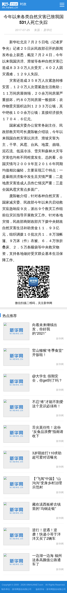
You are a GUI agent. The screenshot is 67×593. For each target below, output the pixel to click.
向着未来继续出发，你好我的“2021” (44, 329)
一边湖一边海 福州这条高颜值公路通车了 (47, 559)
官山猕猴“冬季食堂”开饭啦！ (47, 352)
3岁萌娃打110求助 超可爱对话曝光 (46, 455)
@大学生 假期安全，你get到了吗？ (47, 378)
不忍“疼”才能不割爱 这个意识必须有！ (47, 403)
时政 (23, 3)
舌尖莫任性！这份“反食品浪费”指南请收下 (47, 431)
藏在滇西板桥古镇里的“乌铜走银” (46, 506)
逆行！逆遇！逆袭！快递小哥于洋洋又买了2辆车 (46, 534)
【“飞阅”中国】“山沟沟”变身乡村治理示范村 (47, 483)
